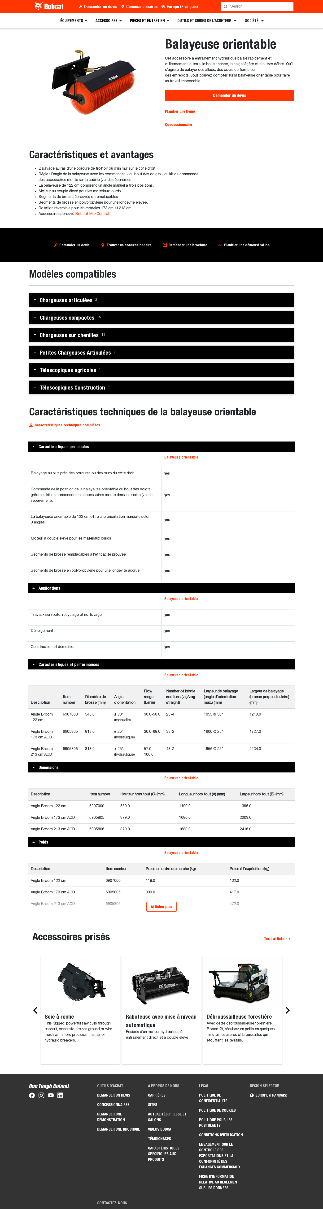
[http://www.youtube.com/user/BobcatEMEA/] (51, 1096)
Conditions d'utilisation (221, 1135)
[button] (161, 300)
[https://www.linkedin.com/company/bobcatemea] (60, 1096)
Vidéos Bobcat (160, 1129)
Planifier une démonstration (247, 245)
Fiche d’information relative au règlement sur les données (219, 1182)
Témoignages (159, 1138)
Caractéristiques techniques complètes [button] (67, 425)
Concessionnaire (178, 124)
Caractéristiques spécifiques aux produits (163, 1154)
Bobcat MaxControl (92, 214)
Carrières (157, 1095)
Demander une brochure (188, 245)
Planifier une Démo (180, 111)
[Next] (286, 1010)
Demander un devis (100, 6)
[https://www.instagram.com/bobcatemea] (41, 1096)
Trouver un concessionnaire (129, 245)
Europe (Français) (182, 6)
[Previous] (36, 1010)
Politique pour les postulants (215, 1123)
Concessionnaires (142, 6)
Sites (152, 1104)
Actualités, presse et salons (167, 1117)
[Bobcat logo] (49, 6)
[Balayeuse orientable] (93, 83)
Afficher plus (161, 907)
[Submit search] (290, 7)
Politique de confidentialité (213, 1098)
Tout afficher (276, 938)
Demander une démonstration (111, 1117)
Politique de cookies (217, 1110)
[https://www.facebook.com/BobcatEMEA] (32, 1096)
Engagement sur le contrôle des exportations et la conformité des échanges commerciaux (219, 1155)
